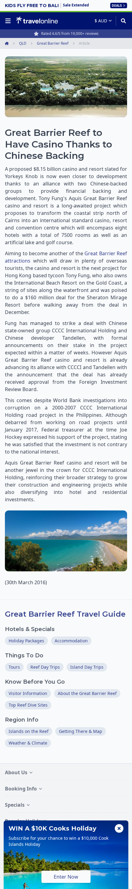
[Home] (37, 20)
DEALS (117, 5)
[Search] (121, 21)
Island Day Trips (86, 667)
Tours (14, 667)
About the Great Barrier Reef (87, 693)
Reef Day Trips (45, 667)
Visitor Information (28, 693)
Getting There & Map (80, 731)
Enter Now (66, 876)
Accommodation (71, 641)
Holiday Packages (26, 641)
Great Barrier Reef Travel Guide (65, 614)
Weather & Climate (28, 743)
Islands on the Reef (29, 731)
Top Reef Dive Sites (28, 705)
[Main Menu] (9, 21)
